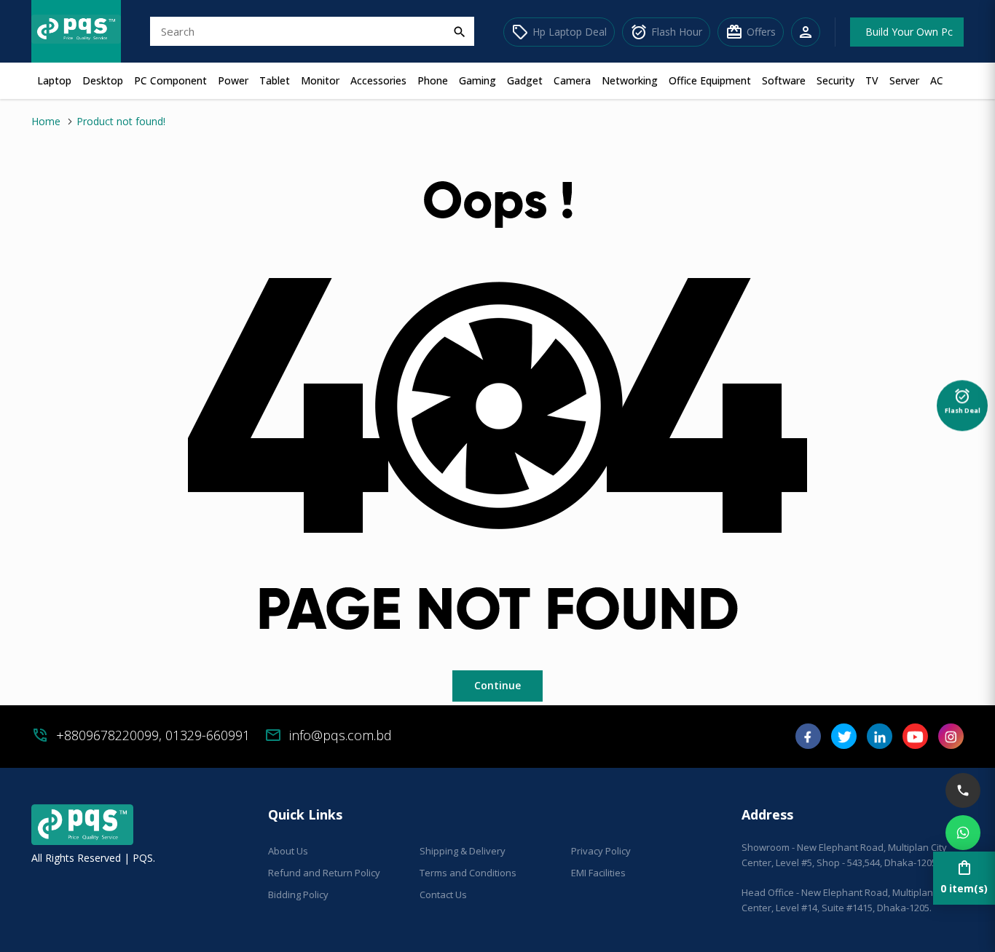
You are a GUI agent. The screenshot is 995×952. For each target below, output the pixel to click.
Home (45, 121)
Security (835, 80)
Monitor (320, 80)
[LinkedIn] (879, 741)
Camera (572, 80)
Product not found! (120, 121)
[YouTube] (915, 741)
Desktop (102, 80)
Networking (630, 80)
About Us (288, 850)
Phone (432, 80)
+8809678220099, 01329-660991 (153, 735)
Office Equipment (710, 80)
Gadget (525, 80)
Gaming (477, 80)
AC (936, 80)
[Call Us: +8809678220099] (962, 790)
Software (784, 80)
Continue (497, 685)
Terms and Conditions (468, 872)
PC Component (170, 80)
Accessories (378, 80)
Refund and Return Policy (324, 872)
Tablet (274, 80)
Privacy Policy (601, 850)
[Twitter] (844, 741)
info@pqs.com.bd (340, 735)
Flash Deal (962, 402)
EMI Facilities (598, 872)
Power (233, 80)
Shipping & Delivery (463, 850)
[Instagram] (951, 741)
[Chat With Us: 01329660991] (962, 832)
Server (904, 80)
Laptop (54, 80)
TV (871, 80)
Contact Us (443, 894)
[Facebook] (808, 741)
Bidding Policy (298, 894)
